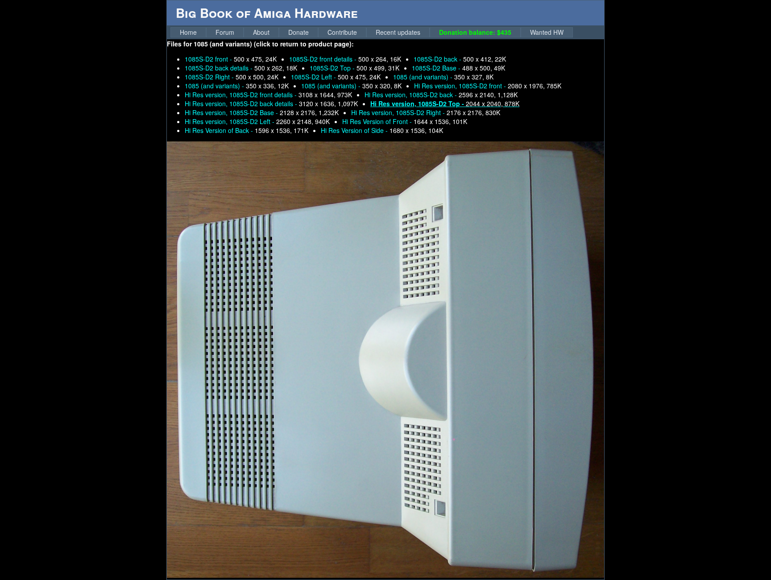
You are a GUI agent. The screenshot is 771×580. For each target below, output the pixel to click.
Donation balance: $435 (475, 32)
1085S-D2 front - (231, 58)
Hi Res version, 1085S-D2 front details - (268, 94)
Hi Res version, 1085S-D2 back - (441, 94)
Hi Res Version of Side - (382, 130)
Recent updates (398, 32)
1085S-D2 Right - (231, 76)
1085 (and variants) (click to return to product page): (274, 43)
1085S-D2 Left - (336, 76)
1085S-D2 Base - (458, 67)
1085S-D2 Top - (354, 67)
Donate (298, 32)
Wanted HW (547, 32)
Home (188, 32)
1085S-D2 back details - (241, 67)
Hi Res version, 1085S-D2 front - (487, 85)
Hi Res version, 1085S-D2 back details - (271, 103)
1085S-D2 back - (460, 58)
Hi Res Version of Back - (246, 130)
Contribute (342, 32)
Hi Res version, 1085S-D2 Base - (262, 112)
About (261, 32)
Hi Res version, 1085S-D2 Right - (425, 112)
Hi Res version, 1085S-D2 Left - (257, 121)
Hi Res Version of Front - (404, 121)
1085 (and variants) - (443, 76)
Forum (225, 32)
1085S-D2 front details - (345, 58)
